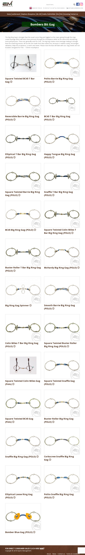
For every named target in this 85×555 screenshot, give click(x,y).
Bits (57, 14)
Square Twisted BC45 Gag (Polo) (19, 420)
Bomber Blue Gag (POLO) (19, 532)
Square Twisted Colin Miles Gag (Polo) (22, 382)
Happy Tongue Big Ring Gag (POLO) (59, 156)
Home (9, 14)
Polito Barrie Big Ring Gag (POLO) (58, 80)
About (49, 554)
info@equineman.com (75, 8)
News (54, 554)
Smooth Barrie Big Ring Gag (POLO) (59, 307)
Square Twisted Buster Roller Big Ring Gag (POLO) (60, 345)
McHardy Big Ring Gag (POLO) (60, 267)
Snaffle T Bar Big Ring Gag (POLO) (58, 194)
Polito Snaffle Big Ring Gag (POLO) (59, 496)
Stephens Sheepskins (28, 14)
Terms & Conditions (73, 554)
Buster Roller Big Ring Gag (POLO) (58, 420)
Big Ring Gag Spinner (17, 305)
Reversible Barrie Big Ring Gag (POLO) (22, 118)
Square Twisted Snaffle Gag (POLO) (59, 382)
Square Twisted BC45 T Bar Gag (20, 80)
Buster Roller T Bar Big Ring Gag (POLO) (23, 269)
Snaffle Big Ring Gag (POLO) (20, 456)
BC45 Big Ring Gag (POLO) (19, 229)
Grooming (66, 14)
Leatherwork (16, 14)
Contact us (74, 14)
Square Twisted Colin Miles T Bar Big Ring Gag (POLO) (60, 231)
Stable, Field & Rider (49, 14)
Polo (61, 14)
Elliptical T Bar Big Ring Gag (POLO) (20, 156)
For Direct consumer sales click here (22, 548)
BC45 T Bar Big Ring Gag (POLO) (57, 118)
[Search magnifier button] (74, 4)
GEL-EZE (38, 14)
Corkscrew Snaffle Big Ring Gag (59, 458)
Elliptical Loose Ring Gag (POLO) (19, 496)
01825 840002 (54, 8)
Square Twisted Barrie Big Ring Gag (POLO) (22, 194)
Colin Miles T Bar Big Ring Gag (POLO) (21, 345)
